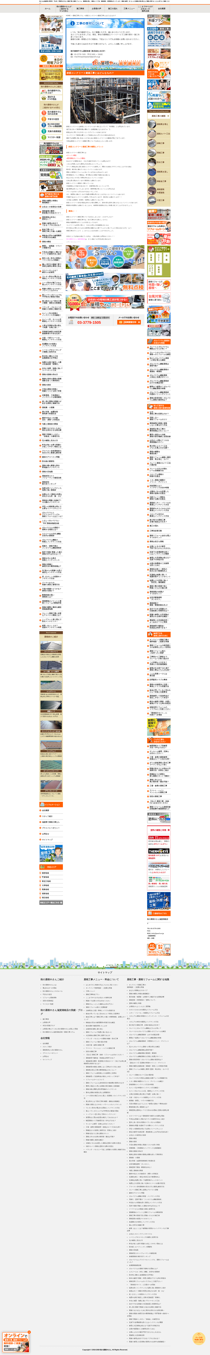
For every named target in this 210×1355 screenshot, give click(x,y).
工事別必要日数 (156, 531)
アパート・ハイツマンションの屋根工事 (158, 791)
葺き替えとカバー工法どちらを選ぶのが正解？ (159, 447)
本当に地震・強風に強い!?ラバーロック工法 (144, 1301)
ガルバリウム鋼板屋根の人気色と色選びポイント (146, 1056)
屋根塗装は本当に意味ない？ (49, 218)
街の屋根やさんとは (49, 985)
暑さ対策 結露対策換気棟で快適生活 (50, 413)
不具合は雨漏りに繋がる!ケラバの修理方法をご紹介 (147, 1119)
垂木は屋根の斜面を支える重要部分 (98, 1092)
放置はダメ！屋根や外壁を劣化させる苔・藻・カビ (146, 1291)
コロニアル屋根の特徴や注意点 (157, 475)
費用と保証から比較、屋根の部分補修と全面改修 (160, 435)
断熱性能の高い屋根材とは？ (48, 596)
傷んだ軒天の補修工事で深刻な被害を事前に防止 (51, 265)
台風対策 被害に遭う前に (94, 1029)
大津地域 (45, 885)
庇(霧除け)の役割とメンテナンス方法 (49, 345)
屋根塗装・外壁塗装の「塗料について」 (143, 1000)
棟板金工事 (161, 181)
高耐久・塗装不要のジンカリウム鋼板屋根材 (51, 547)
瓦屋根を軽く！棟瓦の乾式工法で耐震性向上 (144, 1177)
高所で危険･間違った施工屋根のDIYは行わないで (52, 553)
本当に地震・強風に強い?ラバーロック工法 (52, 369)
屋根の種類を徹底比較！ (155, 452)
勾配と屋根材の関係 (50, 424)
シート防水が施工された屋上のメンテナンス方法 (51, 283)
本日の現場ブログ (49, 1025)
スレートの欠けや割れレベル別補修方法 (158, 469)
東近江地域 (46, 881)
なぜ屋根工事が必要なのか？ (159, 413)
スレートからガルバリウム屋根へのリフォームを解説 (160, 353)
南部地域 (45, 873)
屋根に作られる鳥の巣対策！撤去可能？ (159, 781)
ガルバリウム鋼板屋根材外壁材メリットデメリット (160, 393)
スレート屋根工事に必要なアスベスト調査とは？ (51, 614)
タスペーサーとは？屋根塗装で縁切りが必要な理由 (146, 1116)
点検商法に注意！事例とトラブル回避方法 (100, 1010)
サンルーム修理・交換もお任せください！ (159, 752)
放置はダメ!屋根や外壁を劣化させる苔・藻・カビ (52, 495)
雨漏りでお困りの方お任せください (98, 1001)
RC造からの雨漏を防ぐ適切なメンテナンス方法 (145, 1202)
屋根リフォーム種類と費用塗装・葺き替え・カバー (160, 458)
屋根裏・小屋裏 (48, 407)
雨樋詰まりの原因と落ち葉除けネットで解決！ (160, 775)
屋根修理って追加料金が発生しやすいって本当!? (159, 697)
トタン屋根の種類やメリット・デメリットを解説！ (146, 1081)
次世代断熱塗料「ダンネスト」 (156, 598)
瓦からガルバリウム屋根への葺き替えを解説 (159, 359)
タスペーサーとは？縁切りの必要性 (50, 271)
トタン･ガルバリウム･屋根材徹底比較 (51, 522)
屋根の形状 (46, 385)
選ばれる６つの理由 (49, 988)
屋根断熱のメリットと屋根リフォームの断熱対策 (51, 602)
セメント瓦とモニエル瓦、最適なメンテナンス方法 (146, 1091)
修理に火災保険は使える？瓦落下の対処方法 (160, 558)
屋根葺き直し (162, 172)
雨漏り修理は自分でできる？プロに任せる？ (51, 224)
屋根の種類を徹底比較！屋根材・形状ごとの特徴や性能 (148, 1066)
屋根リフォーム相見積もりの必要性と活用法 (101, 1073)
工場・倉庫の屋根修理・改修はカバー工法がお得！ (160, 758)
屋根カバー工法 (163, 134)
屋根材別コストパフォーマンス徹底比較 (51, 477)
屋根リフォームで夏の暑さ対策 (96, 1042)
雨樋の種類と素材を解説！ (95, 1140)
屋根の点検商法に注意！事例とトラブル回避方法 (159, 685)
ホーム (47, 9)
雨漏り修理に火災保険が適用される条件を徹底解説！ (147, 1342)
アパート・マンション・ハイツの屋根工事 (100, 1048)
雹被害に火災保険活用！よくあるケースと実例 (159, 621)
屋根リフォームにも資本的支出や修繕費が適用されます (105, 1083)
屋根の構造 (46, 242)
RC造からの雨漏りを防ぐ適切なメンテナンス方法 (52, 571)
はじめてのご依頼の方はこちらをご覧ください (102, 985)
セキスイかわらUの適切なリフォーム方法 (143, 1010)
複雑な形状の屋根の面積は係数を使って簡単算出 (146, 1154)
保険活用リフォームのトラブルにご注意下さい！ (146, 1281)
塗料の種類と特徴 (158, 830)
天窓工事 (160, 200)
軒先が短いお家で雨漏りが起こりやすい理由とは (51, 446)
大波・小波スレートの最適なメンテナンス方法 (51, 338)
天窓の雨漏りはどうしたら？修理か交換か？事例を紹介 (148, 1104)
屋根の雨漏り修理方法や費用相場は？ (51, 565)
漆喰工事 (160, 143)
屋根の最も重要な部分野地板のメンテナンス (51, 466)
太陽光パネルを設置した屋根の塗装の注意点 (159, 492)
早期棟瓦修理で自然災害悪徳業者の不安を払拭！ (51, 332)
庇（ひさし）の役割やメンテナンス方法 (51, 577)
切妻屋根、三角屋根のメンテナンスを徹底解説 (51, 396)
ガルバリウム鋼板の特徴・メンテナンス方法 (144, 1196)
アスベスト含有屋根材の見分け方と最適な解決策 (51, 452)
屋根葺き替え (162, 124)
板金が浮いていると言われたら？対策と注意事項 (160, 691)
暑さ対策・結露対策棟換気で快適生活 (142, 1161)
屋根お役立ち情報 (157, 541)
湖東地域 (45, 893)
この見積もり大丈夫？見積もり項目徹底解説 (158, 663)
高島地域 (45, 889)
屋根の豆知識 (47, 472)
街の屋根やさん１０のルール (53, 991)
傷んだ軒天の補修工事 (136, 1225)
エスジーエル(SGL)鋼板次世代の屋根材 (51, 534)
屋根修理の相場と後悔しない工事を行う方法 (158, 424)
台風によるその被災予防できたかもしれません (160, 547)
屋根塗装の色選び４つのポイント (157, 593)
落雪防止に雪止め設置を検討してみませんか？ (102, 1117)
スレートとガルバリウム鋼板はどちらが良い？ (159, 348)
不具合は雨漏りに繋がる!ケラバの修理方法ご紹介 (52, 253)
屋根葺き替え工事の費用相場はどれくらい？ (159, 430)
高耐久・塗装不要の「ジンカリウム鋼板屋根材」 (146, 1199)
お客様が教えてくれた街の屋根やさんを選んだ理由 (60, 1029)
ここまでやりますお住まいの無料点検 (145, 8)
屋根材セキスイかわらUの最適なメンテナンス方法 (160, 509)
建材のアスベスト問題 (51, 457)
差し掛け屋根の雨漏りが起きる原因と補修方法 (51, 402)
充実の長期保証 (48, 1001)
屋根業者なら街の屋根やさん (53, 1050)
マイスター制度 (48, 1004)
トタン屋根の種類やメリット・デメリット (158, 481)
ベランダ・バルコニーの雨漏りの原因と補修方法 (51, 308)
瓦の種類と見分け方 (50, 440)
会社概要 (161, 9)
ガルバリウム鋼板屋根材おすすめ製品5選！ (159, 382)
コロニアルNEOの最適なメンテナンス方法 (159, 515)
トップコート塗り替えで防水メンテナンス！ (51, 620)
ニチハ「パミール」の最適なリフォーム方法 (144, 1013)
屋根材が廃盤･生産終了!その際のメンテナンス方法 (146, 1125)
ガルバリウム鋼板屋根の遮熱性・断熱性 (159, 370)
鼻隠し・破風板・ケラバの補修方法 (51, 247)
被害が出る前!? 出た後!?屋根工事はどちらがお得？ (160, 669)
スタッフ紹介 (47, 816)
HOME (68, 15)
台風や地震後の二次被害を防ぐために (159, 564)
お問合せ (45, 834)
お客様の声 (96, 9)
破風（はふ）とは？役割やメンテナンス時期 (51, 626)
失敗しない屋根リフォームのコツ (158, 418)
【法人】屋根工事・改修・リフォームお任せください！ (105, 1054)
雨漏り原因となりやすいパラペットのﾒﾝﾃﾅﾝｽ (51, 290)
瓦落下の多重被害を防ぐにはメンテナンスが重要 (159, 553)
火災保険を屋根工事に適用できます (98, 1035)
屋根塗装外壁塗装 (160, 191)
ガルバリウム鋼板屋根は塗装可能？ (159, 365)
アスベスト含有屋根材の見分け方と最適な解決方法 (146, 1186)
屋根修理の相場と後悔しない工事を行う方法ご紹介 (103, 1067)
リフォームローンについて (95, 1079)
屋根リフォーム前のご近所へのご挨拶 (157, 652)
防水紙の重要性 (48, 461)
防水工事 (160, 162)
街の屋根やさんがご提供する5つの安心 (64, 8)
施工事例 (80, 9)
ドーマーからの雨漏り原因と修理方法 (51, 583)
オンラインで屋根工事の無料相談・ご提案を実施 (159, 640)
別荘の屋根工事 (156, 796)
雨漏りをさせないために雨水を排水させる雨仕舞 (51, 429)
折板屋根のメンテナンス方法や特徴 (141, 1084)
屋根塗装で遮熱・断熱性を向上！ (140, 1167)
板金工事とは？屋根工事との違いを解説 (51, 230)
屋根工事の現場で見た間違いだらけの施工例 (158, 587)
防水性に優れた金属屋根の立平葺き (141, 1275)
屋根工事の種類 (158, 116)
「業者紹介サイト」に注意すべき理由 (158, 714)
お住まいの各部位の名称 (51, 207)
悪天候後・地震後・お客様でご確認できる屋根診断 (146, 997)
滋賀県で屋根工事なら (51, 822)
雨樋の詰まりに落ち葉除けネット (97, 1133)
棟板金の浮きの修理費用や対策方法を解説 (51, 236)
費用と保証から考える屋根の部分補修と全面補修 (103, 1086)
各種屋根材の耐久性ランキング (139, 1256)
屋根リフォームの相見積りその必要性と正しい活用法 (160, 646)
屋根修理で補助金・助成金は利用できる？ (158, 627)
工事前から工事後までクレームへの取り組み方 (159, 657)
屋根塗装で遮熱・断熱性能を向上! (159, 604)
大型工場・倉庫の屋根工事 (95, 1045)
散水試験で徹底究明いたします (96, 1026)
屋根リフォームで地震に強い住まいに (99, 1032)
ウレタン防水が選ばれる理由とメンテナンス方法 (51, 277)
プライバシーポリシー (51, 828)
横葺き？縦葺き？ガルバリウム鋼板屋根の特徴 (160, 387)
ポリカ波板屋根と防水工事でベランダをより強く (160, 763)
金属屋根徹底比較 (135, 1265)
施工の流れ (112, 9)
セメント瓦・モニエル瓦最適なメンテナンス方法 (51, 320)
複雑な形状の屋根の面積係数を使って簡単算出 (51, 379)
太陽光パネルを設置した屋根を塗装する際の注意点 (103, 1143)
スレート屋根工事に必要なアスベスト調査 (143, 1190)
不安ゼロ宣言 (47, 994)
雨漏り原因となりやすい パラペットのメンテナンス (104, 1104)
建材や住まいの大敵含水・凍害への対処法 (51, 419)
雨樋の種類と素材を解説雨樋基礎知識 (51, 608)
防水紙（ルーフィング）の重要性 (140, 1247)
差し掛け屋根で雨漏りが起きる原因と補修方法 (145, 1307)
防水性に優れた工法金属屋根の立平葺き (50, 357)
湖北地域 (45, 898)
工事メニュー (129, 9)
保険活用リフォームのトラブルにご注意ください (160, 708)
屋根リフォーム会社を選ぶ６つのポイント (160, 536)
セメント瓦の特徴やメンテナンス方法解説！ (51, 314)
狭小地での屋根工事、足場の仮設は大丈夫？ (144, 1025)
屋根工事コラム (78, 15)
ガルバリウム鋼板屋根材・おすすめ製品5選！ (145, 1034)
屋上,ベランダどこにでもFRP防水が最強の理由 (52, 296)
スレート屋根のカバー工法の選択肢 (160, 464)
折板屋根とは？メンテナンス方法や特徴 (159, 487)
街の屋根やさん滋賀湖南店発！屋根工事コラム (59, 1032)
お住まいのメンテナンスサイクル (140, 1234)
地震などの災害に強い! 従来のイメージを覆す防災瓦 (147, 1183)
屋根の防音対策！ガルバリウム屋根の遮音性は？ (160, 399)
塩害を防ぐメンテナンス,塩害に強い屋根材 (52, 489)
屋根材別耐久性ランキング (49, 483)
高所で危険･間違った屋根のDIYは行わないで (144, 1206)
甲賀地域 (45, 877)
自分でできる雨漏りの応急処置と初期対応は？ (159, 610)
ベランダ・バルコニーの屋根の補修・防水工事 (102, 1038)
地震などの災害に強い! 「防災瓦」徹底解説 (159, 581)
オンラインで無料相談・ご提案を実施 (99, 988)
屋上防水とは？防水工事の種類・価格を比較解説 (51, 302)
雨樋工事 (160, 153)
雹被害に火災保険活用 (136, 1335)
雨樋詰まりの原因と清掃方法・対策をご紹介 (101, 1130)
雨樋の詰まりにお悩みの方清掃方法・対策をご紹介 (160, 769)
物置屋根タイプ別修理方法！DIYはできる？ (158, 746)
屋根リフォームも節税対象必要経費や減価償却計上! (160, 808)
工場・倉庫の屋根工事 (158, 786)
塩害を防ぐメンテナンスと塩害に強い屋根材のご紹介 (147, 1288)
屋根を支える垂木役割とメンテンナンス (51, 559)
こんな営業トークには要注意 (158, 675)
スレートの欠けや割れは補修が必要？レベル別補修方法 (148, 1078)
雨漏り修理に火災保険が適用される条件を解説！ (159, 615)
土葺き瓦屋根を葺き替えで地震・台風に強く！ (51, 326)
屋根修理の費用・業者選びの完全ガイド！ (51, 212)
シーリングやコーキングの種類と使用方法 (51, 351)
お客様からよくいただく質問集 (139, 1006)
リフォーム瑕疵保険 (49, 997)
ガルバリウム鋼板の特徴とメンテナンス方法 (51, 541)
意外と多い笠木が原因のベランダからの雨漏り (51, 259)
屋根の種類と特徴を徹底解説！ (50, 201)
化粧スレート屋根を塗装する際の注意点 (157, 498)
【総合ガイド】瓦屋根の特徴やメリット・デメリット (147, 1063)
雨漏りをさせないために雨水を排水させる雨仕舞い (146, 1310)
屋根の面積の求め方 (50, 374)
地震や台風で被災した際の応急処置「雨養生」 (51, 363)
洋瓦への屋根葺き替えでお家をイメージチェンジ (51, 507)
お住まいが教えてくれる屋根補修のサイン (159, 441)
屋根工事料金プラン (93, 994)
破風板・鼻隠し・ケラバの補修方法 (141, 1100)
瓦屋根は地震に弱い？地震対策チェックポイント (160, 575)
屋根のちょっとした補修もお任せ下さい (99, 1004)
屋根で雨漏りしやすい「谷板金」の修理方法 (51, 435)
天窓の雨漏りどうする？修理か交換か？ (51, 590)
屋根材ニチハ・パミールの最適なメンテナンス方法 (160, 504)
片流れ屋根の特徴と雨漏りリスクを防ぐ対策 (51, 390)
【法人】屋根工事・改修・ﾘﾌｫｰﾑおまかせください (160, 802)
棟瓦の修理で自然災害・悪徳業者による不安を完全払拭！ (149, 1132)
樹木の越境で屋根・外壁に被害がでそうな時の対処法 (160, 702)
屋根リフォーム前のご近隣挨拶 (96, 1007)
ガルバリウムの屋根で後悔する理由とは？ (51, 528)
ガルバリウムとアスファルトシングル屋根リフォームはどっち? (52, 514)
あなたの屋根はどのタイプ (138, 990)
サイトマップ (47, 840)
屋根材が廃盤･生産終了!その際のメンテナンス (51, 501)
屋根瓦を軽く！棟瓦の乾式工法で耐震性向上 (158, 570)
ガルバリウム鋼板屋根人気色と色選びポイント (159, 376)
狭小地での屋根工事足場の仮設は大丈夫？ (158, 521)
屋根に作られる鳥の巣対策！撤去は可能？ (100, 1136)
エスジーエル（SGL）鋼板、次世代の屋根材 (144, 1272)
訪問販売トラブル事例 (158, 680)
